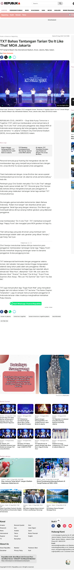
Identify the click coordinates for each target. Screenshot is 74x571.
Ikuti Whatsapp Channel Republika (27, 304)
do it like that (4, 321)
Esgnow (2, 536)
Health (12, 15)
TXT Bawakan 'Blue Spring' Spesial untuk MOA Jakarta (25, 150)
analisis (57, 10)
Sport (30, 530)
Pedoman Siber (33, 548)
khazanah (35, 10)
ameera (4, 10)
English (30, 536)
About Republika (5, 548)
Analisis (16, 530)
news (50, 10)
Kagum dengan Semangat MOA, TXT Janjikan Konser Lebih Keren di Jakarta (8, 150)
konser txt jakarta (6, 316)
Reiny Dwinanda (8, 53)
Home (1, 36)
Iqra (15, 528)
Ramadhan (17, 539)
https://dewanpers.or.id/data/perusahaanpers (15, 561)
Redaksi (16, 548)
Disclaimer (3, 550)
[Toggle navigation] (2, 3)
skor (27, 10)
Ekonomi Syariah (16, 10)
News (2, 530)
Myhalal (18, 15)
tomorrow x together (20, 316)
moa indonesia (56, 316)
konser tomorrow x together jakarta (39, 316)
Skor (29, 525)
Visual (16, 536)
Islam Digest (32, 528)
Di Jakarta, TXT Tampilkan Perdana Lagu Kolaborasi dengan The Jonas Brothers (42, 151)
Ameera (7, 36)
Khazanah (3, 528)
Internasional (4, 533)
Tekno (24, 15)
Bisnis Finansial (33, 533)
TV (1, 539)
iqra (43, 10)
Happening (4, 15)
